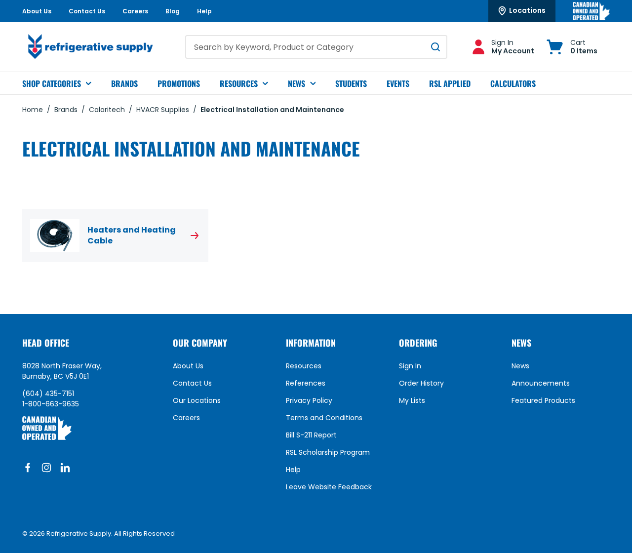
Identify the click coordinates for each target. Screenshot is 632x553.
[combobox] (316, 47)
